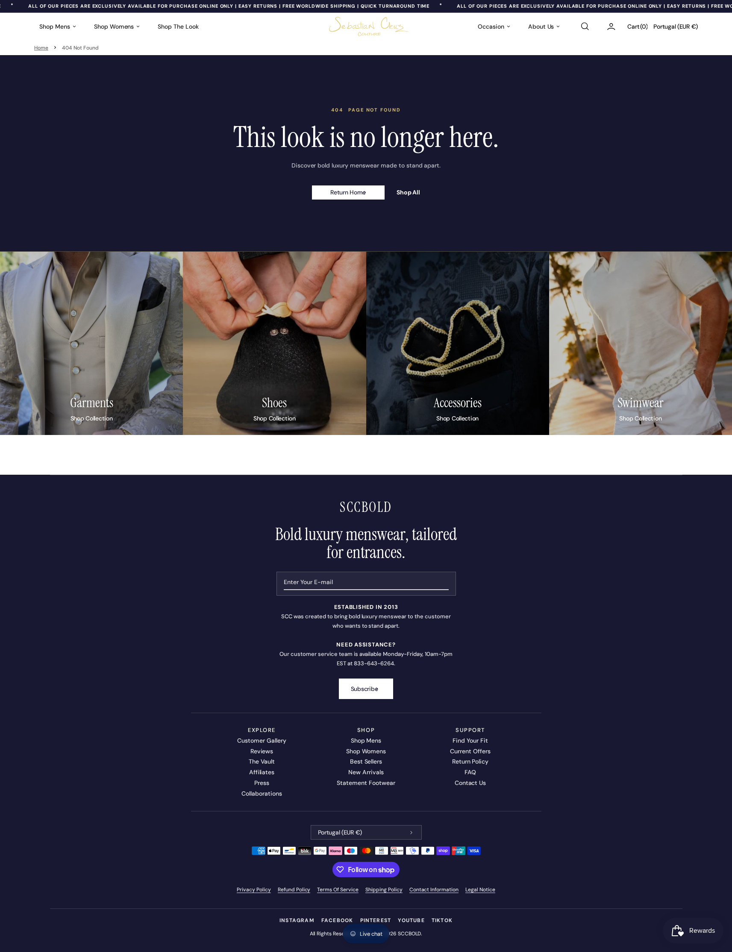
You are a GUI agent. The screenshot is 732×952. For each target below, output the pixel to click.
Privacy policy (254, 889)
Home (41, 48)
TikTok (442, 920)
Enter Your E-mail (308, 582)
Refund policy (294, 889)
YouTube (411, 920)
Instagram (297, 920)
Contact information (434, 889)
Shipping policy (384, 889)
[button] (584, 26)
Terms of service (338, 889)
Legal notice (480, 889)
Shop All (408, 192)
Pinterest (375, 920)
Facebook (337, 920)
